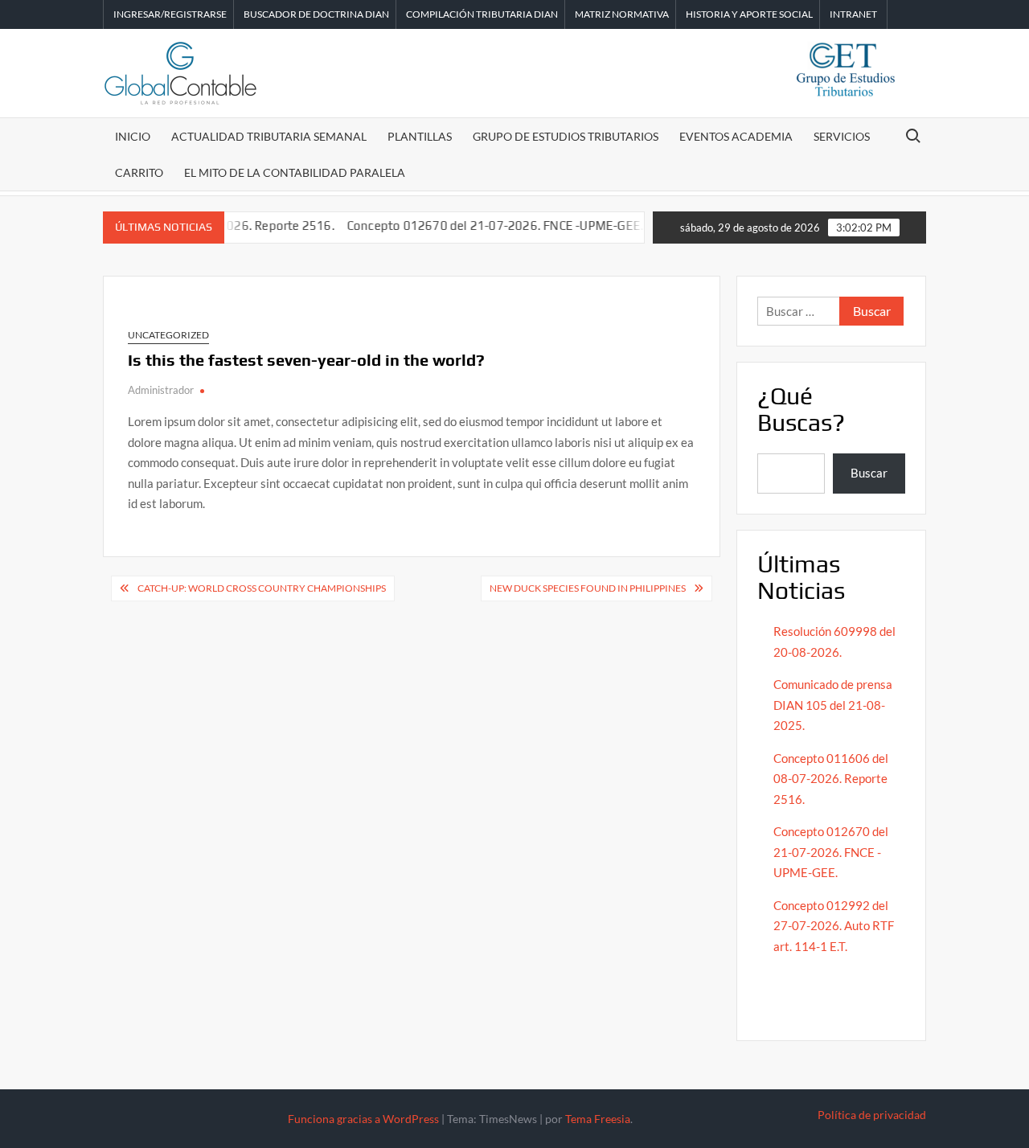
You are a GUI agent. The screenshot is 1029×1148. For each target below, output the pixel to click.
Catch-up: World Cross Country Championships (261, 588)
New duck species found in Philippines (588, 588)
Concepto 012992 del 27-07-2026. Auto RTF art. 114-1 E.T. (833, 925)
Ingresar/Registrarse (170, 14)
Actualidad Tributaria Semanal (269, 136)
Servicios (842, 136)
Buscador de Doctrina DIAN (316, 14)
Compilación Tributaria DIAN (482, 14)
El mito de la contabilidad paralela (294, 172)
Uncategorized (168, 335)
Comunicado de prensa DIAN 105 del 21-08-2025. (832, 704)
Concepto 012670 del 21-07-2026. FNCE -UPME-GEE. (478, 225)
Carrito (139, 172)
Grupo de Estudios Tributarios (565, 136)
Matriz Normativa (622, 14)
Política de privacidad (872, 1114)
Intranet (853, 14)
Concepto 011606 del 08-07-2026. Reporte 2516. (830, 778)
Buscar (869, 472)
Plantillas (419, 136)
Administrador (161, 389)
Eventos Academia (736, 136)
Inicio (132, 136)
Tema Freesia (597, 1118)
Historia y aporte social (749, 14)
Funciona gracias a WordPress (363, 1118)
